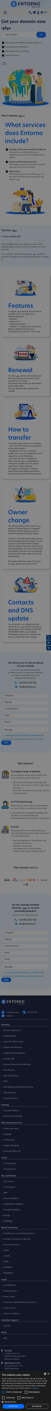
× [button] (48, 1374)
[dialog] (25, 1391)
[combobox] (45, 1374)
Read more (35, 1388)
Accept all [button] (13, 1406)
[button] (25, 1402)
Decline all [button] (37, 1406)
